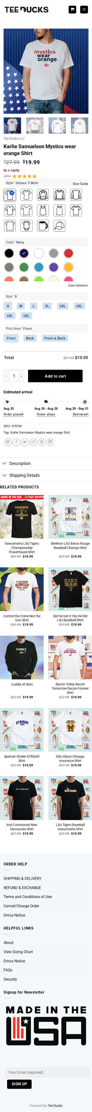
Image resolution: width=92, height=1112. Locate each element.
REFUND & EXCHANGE (22, 888)
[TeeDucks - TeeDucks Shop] (27, 9)
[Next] (81, 71)
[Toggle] (4, 464)
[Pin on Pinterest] (42, 442)
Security (10, 979)
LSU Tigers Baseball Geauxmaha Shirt (70, 827)
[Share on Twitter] (25, 442)
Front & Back (54, 338)
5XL (26, 315)
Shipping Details (24, 475)
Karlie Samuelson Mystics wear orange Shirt (40, 432)
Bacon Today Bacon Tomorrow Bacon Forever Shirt (70, 688)
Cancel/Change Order (21, 906)
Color (15, 242)
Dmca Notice (14, 915)
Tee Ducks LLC (14, 138)
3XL (79, 306)
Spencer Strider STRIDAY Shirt (22, 759)
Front (11, 338)
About (8, 942)
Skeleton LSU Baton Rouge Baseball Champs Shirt (70, 546)
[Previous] (11, 71)
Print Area (19, 328)
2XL (63, 306)
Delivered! (80, 414)
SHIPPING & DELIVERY (23, 878)
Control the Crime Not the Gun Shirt (21, 618)
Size (11, 296)
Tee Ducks (55, 1106)
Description (20, 463)
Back (30, 338)
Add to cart (55, 376)
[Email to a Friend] (33, 442)
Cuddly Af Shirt (22, 684)
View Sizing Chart (18, 952)
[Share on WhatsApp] (8, 442)
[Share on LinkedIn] (50, 442)
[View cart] (72, 9)
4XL (10, 315)
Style (22, 182)
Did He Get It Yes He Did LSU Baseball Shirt (70, 618)
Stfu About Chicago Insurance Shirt (70, 759)
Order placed (14, 414)
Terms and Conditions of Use (28, 897)
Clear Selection (78, 285)
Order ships (46, 414)
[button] (84, 9)
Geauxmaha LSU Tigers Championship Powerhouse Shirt (22, 548)
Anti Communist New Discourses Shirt (21, 827)
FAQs (8, 970)
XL (47, 306)
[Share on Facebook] (16, 442)
